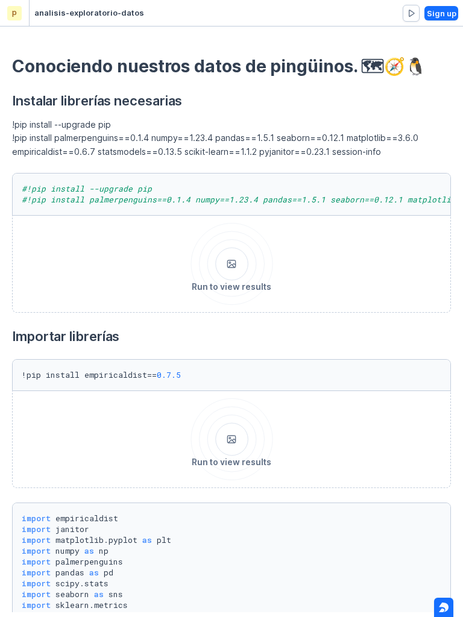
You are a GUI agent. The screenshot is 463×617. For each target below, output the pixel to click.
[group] (411, 13)
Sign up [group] (441, 13)
